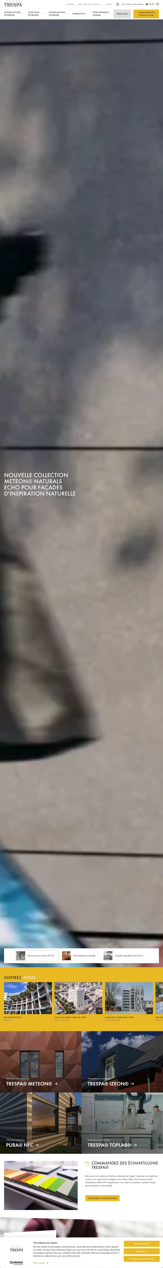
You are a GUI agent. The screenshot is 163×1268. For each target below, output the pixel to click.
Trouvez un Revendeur (134, 4)
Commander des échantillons (146, 14)
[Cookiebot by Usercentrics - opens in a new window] (16, 1263)
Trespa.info (122, 14)
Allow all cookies (141, 1244)
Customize (140, 1251)
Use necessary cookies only (141, 1259)
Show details (39, 1263)
